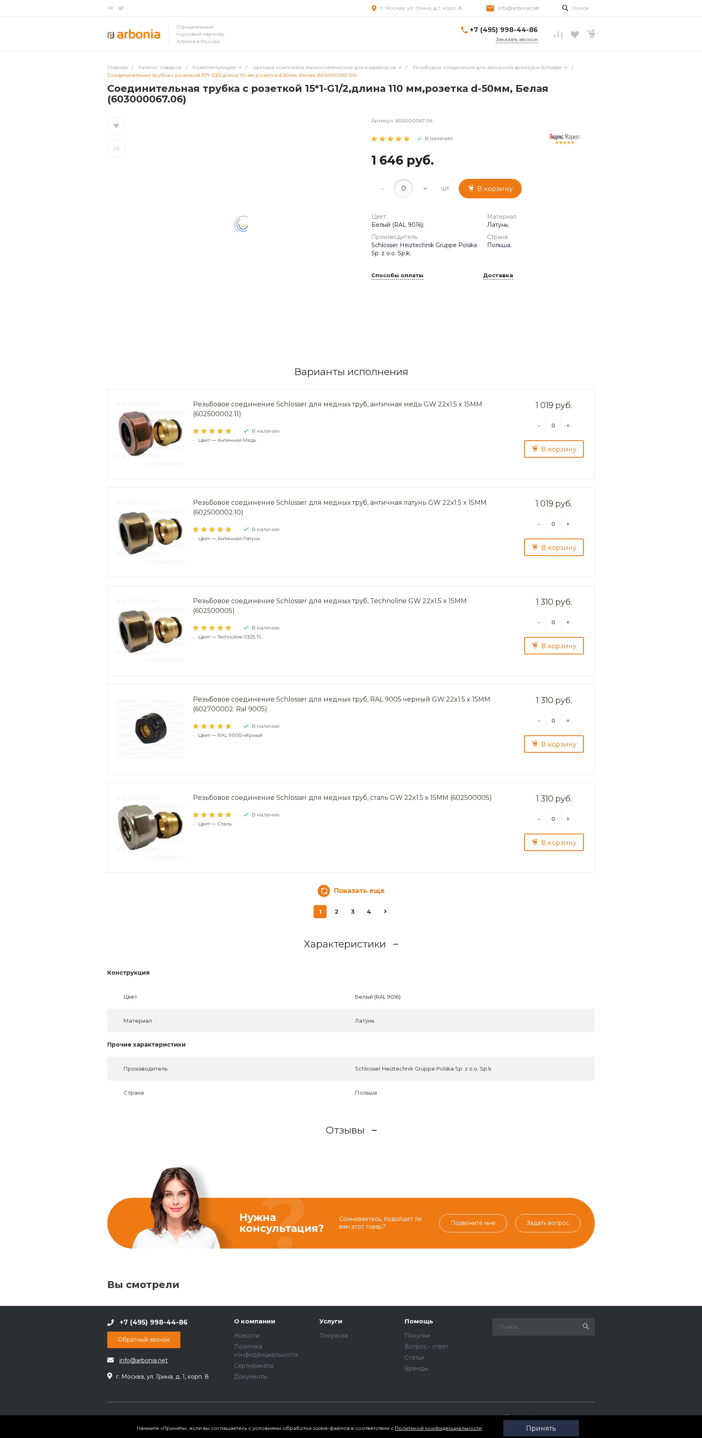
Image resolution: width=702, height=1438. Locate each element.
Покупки (417, 1335)
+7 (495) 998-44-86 (504, 30)
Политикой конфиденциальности (438, 1428)
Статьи (414, 1357)
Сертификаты (253, 1365)
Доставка (498, 275)
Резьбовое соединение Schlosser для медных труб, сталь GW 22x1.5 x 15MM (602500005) (342, 798)
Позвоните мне (473, 1223)
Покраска (333, 1335)
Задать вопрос (547, 1223)
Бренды (416, 1368)
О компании (254, 1321)
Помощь (419, 1321)
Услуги (330, 1321)
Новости (246, 1335)
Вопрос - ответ (426, 1346)
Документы (250, 1376)
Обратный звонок (144, 1339)
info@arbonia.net (519, 8)
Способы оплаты (397, 275)
